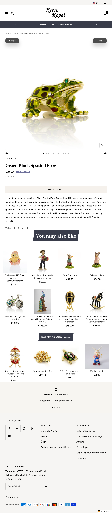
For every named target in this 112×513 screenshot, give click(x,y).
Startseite (46, 425)
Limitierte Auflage (50, 431)
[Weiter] (105, 153)
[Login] (105, 3)
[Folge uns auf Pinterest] (32, 428)
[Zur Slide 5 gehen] (53, 153)
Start (7, 33)
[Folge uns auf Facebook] (9, 428)
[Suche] (12, 13)
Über (43, 441)
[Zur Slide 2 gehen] (46, 153)
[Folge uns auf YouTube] (9, 436)
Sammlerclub (82, 425)
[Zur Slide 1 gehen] (43, 153)
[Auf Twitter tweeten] (22, 228)
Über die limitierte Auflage (89, 436)
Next (100, 41)
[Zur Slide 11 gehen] (68, 153)
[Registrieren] (46, 486)
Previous (12, 41)
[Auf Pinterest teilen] (18, 228)
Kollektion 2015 (18, 33)
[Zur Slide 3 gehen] (48, 153)
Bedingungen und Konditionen (56, 447)
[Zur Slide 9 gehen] (63, 153)
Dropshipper (82, 447)
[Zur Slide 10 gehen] (65, 153)
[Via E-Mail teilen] (27, 228)
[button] (105, 511)
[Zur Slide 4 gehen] (59, 407)
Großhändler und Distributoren (91, 452)
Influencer (81, 458)
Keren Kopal (12, 159)
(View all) (67, 337)
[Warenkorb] (105, 13)
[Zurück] (6, 153)
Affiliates (80, 441)
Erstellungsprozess (85, 431)
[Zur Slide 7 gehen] (58, 153)
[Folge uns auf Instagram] (24, 428)
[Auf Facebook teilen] (14, 228)
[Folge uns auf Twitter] (16, 428)
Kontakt (45, 436)
